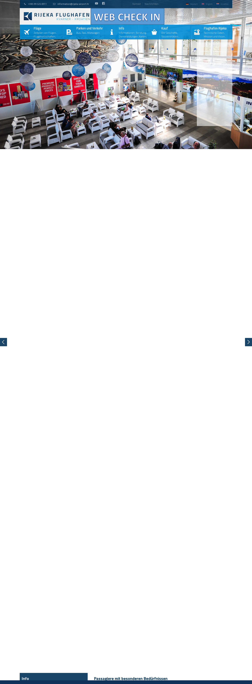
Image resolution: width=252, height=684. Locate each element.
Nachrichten (151, 3)
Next (248, 342)
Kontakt (136, 3)
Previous (3, 342)
